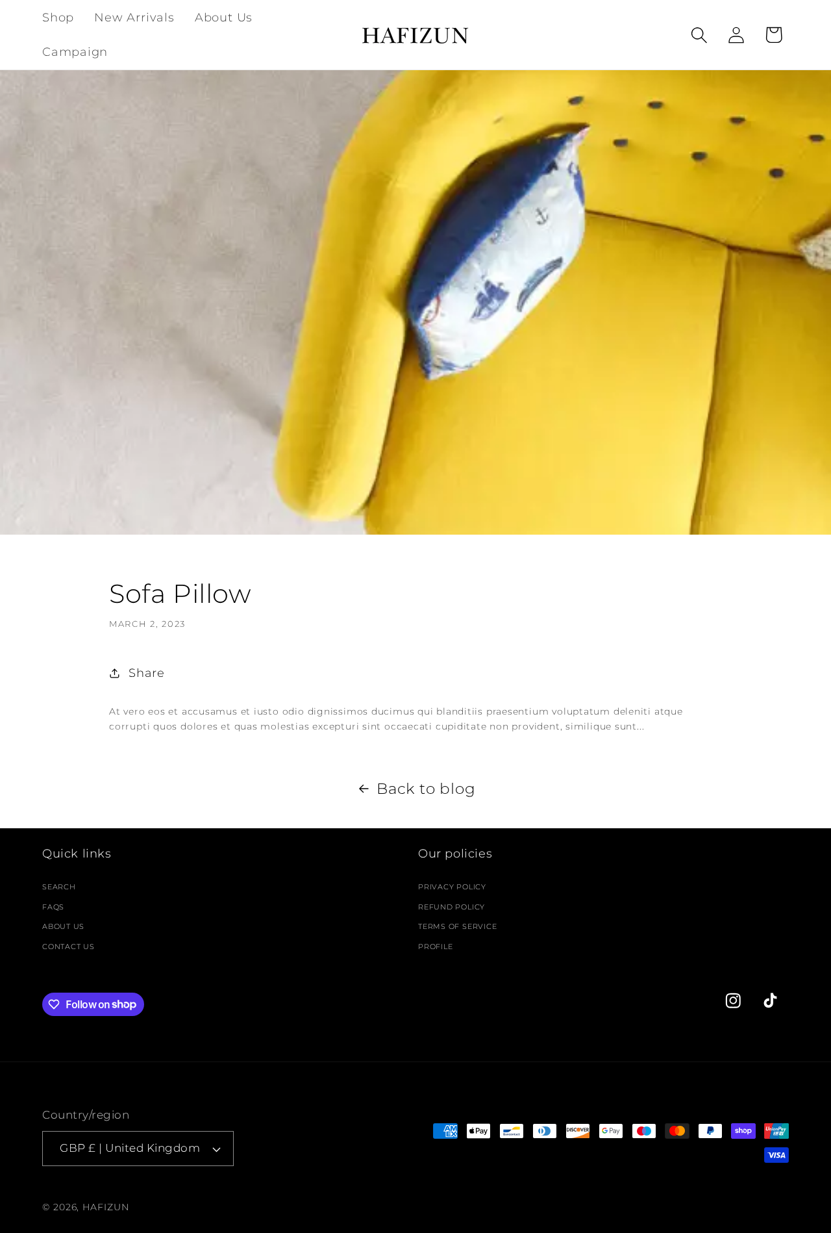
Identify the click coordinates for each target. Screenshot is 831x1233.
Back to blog (426, 788)
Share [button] (147, 672)
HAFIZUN (105, 1207)
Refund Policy (451, 906)
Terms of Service (457, 926)
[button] (699, 34)
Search (59, 886)
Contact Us (68, 945)
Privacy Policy (452, 886)
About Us (63, 926)
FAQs (53, 906)
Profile (435, 945)
